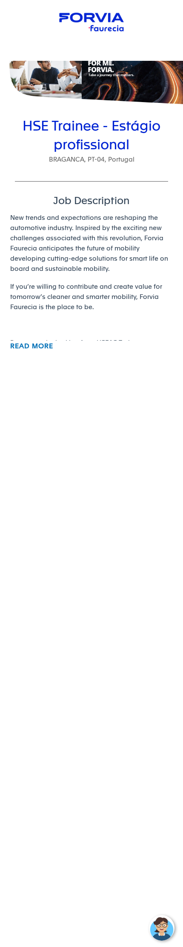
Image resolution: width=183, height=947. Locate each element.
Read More (31, 346)
